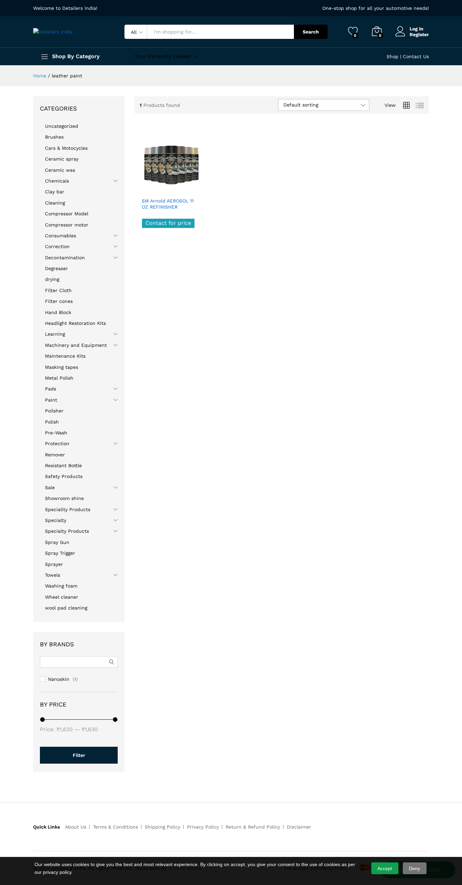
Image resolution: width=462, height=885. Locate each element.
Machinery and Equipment (76, 345)
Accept (384, 868)
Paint (51, 400)
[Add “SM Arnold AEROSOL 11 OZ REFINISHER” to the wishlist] (176, 186)
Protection (57, 443)
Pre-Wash (56, 432)
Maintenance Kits (65, 356)
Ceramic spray (61, 159)
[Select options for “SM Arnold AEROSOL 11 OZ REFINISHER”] (147, 186)
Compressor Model (66, 213)
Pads (50, 388)
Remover (55, 454)
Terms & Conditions (115, 827)
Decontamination (65, 257)
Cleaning (55, 203)
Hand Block (58, 312)
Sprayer (54, 564)
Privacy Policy (203, 827)
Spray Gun (57, 542)
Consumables (60, 235)
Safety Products (64, 476)
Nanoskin (58, 679)
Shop (392, 56)
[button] (192, 186)
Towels (52, 575)
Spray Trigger (60, 553)
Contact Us (416, 56)
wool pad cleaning (66, 608)
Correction (57, 246)
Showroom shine (64, 498)
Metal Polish (59, 378)
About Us (75, 827)
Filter (79, 755)
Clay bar (54, 191)
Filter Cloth (58, 290)
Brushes (54, 137)
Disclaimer (299, 827)
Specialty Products (67, 531)
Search (311, 31)
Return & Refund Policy (253, 827)
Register (419, 34)
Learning (55, 334)
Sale (50, 487)
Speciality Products (67, 509)
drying (52, 279)
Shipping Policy (162, 827)
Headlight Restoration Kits (75, 323)
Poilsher (54, 410)
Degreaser (56, 268)
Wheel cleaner (61, 597)
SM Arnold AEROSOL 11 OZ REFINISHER (167, 204)
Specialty (55, 520)
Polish (52, 422)
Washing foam (61, 586)
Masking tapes (61, 367)
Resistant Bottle (63, 465)
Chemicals (57, 181)
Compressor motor (66, 225)
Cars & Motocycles (66, 148)
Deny (414, 868)
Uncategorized (61, 126)
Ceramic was (60, 170)
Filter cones (59, 301)
